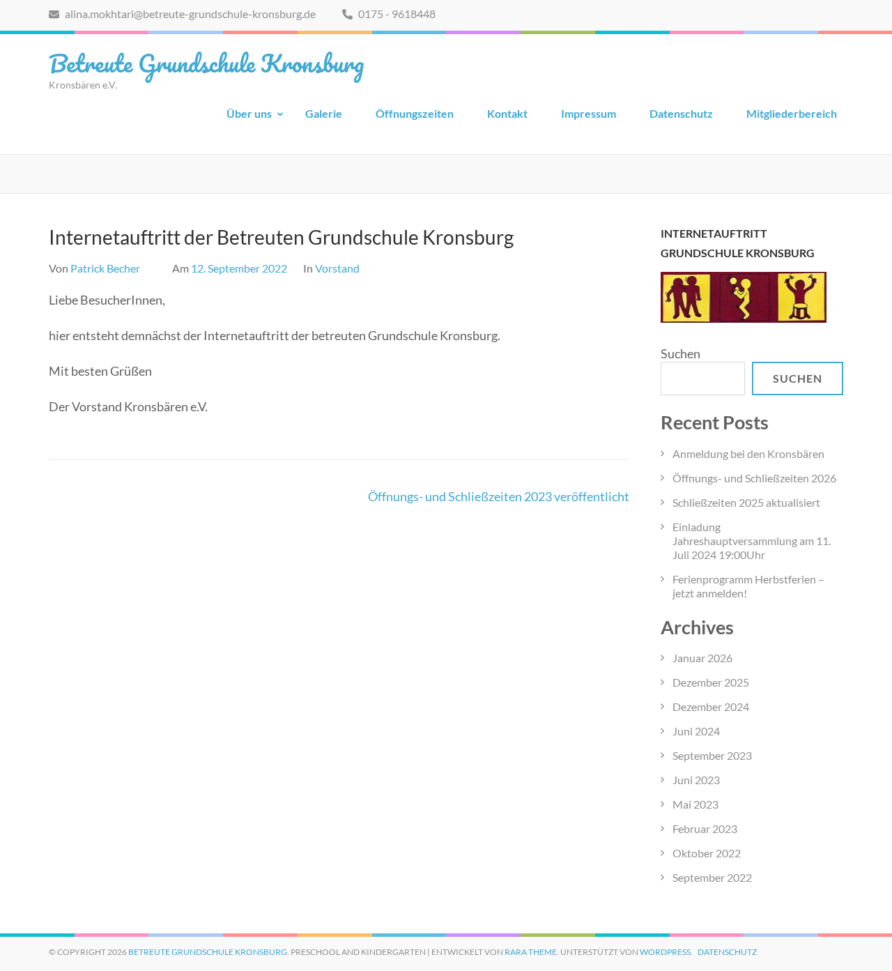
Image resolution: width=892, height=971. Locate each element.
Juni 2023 (696, 779)
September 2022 (712, 877)
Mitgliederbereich (791, 113)
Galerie (323, 113)
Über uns (249, 113)
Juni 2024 (696, 730)
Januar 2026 (702, 657)
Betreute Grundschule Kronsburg (206, 62)
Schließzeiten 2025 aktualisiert (746, 502)
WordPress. (666, 952)
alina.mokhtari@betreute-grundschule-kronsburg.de (189, 13)
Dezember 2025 (710, 682)
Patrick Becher (105, 268)
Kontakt (507, 113)
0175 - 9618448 (396, 13)
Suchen (680, 353)
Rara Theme (531, 952)
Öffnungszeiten (415, 113)
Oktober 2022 (706, 852)
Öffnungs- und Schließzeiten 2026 (754, 477)
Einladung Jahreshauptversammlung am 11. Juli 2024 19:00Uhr (751, 540)
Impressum (588, 113)
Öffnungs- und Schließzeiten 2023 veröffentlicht (498, 496)
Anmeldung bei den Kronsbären (748, 453)
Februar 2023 (704, 828)
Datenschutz (681, 113)
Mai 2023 (695, 804)
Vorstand (337, 268)
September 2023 (712, 755)
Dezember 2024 (710, 706)
